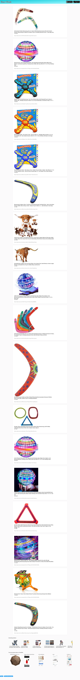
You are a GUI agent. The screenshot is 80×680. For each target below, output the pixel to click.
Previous (9, 662)
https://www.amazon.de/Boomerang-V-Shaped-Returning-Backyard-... (26, 401)
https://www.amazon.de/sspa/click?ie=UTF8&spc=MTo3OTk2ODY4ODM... (27, 68)
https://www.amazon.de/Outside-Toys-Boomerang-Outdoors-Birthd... (26, 103)
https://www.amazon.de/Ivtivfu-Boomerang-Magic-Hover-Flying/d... (25, 462)
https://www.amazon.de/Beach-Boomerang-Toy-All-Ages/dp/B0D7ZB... (26, 633)
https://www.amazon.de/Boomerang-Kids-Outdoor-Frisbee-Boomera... (26, 174)
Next (75, 662)
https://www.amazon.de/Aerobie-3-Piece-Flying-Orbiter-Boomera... (25, 431)
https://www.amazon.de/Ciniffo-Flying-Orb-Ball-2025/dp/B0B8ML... (25, 301)
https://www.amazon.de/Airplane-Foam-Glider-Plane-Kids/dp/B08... (25, 139)
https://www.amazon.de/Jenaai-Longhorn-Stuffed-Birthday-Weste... (25, 242)
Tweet (2, 676)
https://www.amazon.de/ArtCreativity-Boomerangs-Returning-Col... (25, 35)
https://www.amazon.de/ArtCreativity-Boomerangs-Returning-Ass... (25, 338)
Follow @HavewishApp (8, 676)
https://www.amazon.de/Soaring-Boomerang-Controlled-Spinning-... (25, 498)
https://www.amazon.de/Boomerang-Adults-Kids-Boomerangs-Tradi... (26, 209)
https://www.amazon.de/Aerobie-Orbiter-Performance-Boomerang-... (26, 530)
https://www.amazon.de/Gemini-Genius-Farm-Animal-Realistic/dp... (25, 268)
